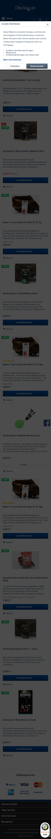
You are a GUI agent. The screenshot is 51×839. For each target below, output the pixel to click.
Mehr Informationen (12, 60)
